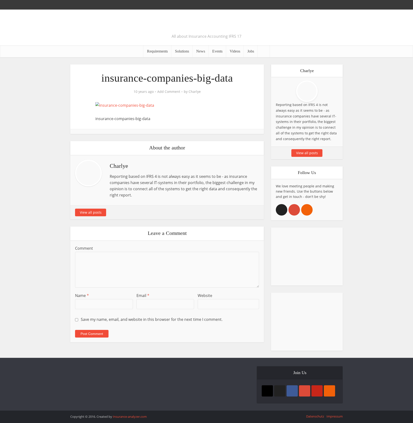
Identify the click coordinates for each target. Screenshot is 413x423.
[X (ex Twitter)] (281, 210)
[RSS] (307, 210)
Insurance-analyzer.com (130, 416)
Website (205, 295)
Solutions (182, 51)
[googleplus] (294, 210)
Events (217, 51)
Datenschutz (315, 416)
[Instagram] (267, 391)
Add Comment (168, 92)
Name (82, 295)
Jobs (250, 51)
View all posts (91, 212)
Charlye (195, 92)
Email (142, 295)
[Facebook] (292, 391)
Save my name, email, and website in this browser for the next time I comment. (152, 319)
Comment (84, 248)
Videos (235, 51)
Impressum (334, 416)
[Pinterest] (317, 391)
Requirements (157, 51)
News (200, 51)
